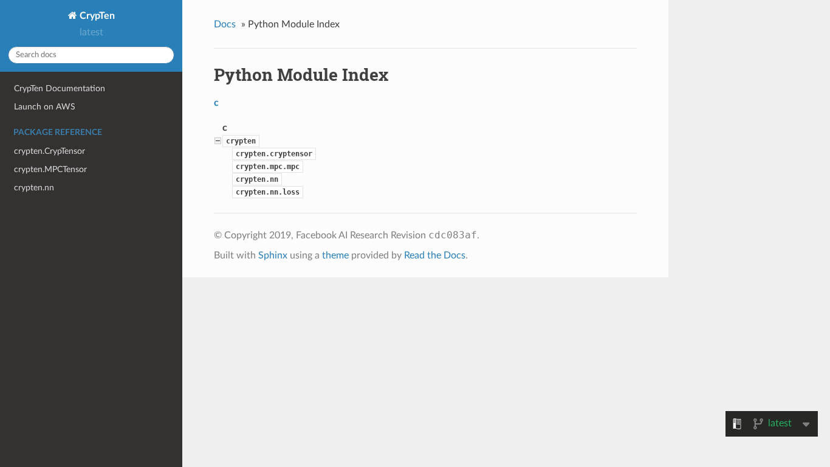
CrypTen (96, 16)
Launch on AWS (44, 106)
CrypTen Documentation (59, 88)
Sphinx (272, 255)
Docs (225, 24)
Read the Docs (434, 255)
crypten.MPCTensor (50, 169)
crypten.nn (34, 187)
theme (335, 255)
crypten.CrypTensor (49, 151)
